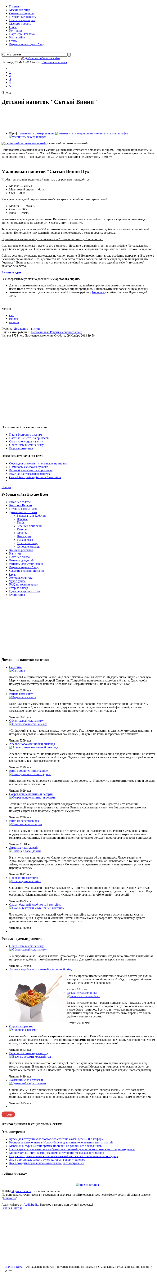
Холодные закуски (21, 577)
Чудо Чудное (17, 581)
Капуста (22, 529)
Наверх (6, 487)
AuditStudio (31, 1204)
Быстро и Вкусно (20, 505)
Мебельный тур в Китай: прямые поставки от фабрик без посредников (55, 1145)
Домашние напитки (27, 328)
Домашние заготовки (23, 512)
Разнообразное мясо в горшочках (30, 470)
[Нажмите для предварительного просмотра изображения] (24, 143)
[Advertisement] (78, 118)
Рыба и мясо (25, 539)
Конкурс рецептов (21, 550)
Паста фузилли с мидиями (26, 434)
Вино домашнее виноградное (28, 770)
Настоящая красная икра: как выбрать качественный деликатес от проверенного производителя (72, 1149)
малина (14, 322)
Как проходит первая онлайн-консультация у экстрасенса (46, 1163)
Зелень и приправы (29, 526)
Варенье (22, 519)
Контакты (15, 30)
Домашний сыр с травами (26, 1079)
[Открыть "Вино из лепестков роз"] (25, 824)
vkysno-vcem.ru (21, 1191)
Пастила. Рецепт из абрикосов (29, 438)
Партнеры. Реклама (22, 34)
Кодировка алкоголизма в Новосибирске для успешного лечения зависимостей (61, 1142)
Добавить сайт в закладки (42, 58)
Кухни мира (17, 594)
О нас (13, 27)
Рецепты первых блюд (23, 567)
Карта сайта (17, 37)
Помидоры (24, 536)
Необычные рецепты (23, 16)
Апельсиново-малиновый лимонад (32, 744)
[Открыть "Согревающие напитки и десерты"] (32, 797)
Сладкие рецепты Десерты (26, 570)
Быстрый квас (40, 332)
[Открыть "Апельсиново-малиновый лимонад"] (33, 747)
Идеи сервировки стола (24, 591)
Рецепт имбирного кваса (66, 332)
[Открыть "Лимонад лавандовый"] (25, 851)
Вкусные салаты (20, 501)
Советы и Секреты (21, 13)
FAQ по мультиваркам (23, 584)
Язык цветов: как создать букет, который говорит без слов (47, 1159)
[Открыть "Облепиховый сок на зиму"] (28, 724)
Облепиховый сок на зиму (26, 444)
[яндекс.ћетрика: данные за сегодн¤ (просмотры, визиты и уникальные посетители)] (87, 1184)
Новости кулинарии (22, 20)
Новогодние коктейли (23, 877)
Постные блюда (19, 557)
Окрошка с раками (21, 1026)
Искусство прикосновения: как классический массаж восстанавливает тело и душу (63, 1156)
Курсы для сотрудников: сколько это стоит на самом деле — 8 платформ (56, 1139)
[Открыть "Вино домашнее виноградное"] (30, 774)
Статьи (13, 40)
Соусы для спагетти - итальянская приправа (38, 463)
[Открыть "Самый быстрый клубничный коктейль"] (36, 908)
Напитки (98, 292)
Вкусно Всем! (14, 1266)
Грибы (21, 522)
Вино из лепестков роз (24, 820)
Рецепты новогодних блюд (26, 44)
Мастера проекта (20, 23)
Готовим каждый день (23, 508)
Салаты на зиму (27, 543)
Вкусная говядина (21, 448)
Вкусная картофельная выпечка (30, 473)
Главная (14, 6)
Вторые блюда (18, 588)
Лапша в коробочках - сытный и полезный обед (40, 969)
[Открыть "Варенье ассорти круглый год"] (30, 1056)
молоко (14, 318)
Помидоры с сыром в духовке (28, 466)
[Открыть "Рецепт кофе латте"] (22, 697)
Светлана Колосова (54, 62)
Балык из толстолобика (82, 992)
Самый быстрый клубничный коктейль (35, 477)
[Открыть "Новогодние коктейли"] (25, 881)
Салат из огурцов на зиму (26, 441)
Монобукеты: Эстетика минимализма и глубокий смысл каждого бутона (56, 1152)
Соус (12, 574)
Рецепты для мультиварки (26, 563)
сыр (11, 315)
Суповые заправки (29, 546)
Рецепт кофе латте (21, 693)
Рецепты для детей (21, 560)
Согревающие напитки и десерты (31, 794)
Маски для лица (19, 9)
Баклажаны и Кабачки (31, 515)
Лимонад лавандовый (23, 847)
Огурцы (22, 532)
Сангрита (15, 667)
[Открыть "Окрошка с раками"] (23, 1029)
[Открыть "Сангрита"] (17, 670)
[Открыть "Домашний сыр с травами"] (27, 1083)
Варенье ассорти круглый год (28, 1053)
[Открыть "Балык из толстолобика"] (83, 996)
